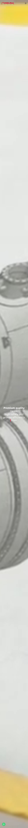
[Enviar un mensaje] (3, 824)
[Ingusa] (8, 3)
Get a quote (14, 420)
